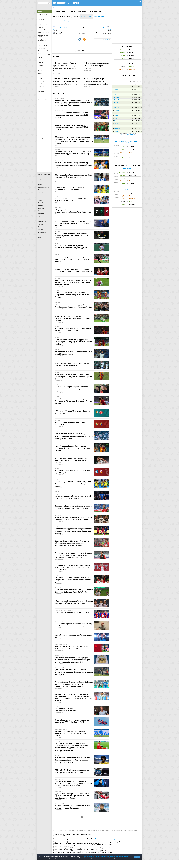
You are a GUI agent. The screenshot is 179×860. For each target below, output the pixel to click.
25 (141, 128)
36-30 (139, 105)
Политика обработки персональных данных (125, 830)
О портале (71, 830)
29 (141, 120)
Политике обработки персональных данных (96, 856)
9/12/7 (135, 107)
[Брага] (109, 28)
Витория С (116, 110)
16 (113, 126)
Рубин (40, 129)
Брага (104, 27)
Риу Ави (116, 102)
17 (113, 128)
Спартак (44, 129)
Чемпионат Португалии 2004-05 (86, 12)
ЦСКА (44, 134)
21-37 (139, 128)
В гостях (139, 81)
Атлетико (44, 142)
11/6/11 (135, 105)
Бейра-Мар (116, 131)
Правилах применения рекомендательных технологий (111, 839)
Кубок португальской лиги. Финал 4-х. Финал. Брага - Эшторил (96, 65)
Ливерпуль (40, 152)
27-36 (139, 123)
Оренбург (40, 124)
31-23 (139, 94)
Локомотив (49, 119)
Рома (44, 162)
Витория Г (116, 99)
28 (132, 86)
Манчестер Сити (44, 152)
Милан (40, 157)
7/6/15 (135, 123)
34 (141, 113)
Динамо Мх (40, 114)
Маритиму (116, 107)
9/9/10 (135, 110)
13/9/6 (135, 94)
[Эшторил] (55, 28)
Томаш (106, 39)
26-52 (139, 131)
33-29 (139, 107)
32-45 (139, 126)
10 (113, 110)
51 (141, 89)
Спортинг (116, 89)
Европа (65, 12)
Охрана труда (109, 830)
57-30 (139, 89)
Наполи (44, 157)
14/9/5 (135, 92)
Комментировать (82, 50)
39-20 (139, 92)
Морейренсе (117, 128)
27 (141, 123)
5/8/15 (135, 131)
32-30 (139, 102)
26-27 (139, 118)
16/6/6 (135, 86)
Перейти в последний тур (127, 134)
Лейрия (116, 118)
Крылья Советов (44, 119)
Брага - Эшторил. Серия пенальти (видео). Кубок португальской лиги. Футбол (96, 81)
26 (141, 126)
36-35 (139, 97)
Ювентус (44, 167)
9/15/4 (135, 102)
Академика (117, 120)
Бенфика (116, 86)
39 (141, 105)
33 (141, 118)
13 (113, 118)
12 (113, 115)
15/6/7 (135, 89)
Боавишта (116, 97)
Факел (49, 129)
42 (141, 102)
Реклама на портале (80, 830)
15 (113, 123)
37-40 (139, 113)
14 (113, 120)
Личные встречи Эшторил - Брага (127, 142)
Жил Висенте (117, 123)
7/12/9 (135, 118)
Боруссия (44, 147)
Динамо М (44, 114)
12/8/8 (135, 99)
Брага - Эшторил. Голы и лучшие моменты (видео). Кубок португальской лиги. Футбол (64, 67)
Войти (139, 4)
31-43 (139, 115)
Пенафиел (116, 115)
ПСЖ (49, 157)
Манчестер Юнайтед (49, 152)
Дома (134, 81)
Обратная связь (63, 830)
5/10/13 (135, 128)
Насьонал (116, 113)
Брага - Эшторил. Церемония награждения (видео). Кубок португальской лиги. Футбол (66, 81)
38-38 (139, 110)
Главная (40, 7)
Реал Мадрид (40, 162)
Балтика (49, 109)
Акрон (40, 109)
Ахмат (44, 109)
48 (141, 94)
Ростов (44, 124)
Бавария (49, 142)
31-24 (139, 99)
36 (141, 110)
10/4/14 (135, 113)
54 (141, 86)
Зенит (49, 114)
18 (113, 131)
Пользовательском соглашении (119, 856)
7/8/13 (135, 120)
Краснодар (40, 119)
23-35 (139, 120)
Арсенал (40, 142)
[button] (66, 16)
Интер (49, 147)
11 (113, 113)
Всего (129, 81)
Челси (49, 162)
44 (141, 99)
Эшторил (62, 27)
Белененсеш (117, 105)
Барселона (40, 147)
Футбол (40, 11)
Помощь (55, 830)
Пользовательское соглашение (96, 830)
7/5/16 (135, 126)
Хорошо (137, 857)
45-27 (139, 86)
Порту (115, 94)
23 (141, 131)
